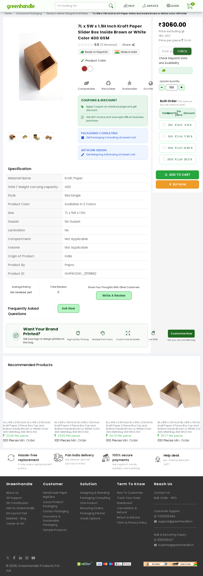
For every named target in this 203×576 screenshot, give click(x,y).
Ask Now (68, 308)
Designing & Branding (94, 493)
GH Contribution (17, 503)
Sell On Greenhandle (20, 508)
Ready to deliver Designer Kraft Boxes (67, 13)
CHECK (182, 51)
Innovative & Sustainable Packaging (51, 520)
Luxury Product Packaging (53, 504)
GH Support (14, 498)
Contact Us (162, 493)
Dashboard (124, 503)
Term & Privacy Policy (132, 523)
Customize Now (181, 333)
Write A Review (113, 295)
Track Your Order (129, 498)
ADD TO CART (179, 175)
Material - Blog (16, 518)
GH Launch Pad (16, 513)
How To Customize (130, 493)
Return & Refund (128, 517)
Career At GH (15, 524)
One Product (89, 503)
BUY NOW (179, 184)
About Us (12, 493)
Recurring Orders (91, 508)
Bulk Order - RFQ (165, 498)
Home (8, 13)
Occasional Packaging (29, 13)
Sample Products (55, 530)
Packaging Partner (92, 513)
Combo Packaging (56, 511)
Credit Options (90, 518)
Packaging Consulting (95, 498)
